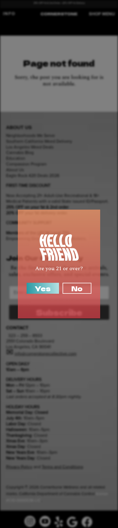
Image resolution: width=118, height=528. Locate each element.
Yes (43, 288)
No (77, 288)
